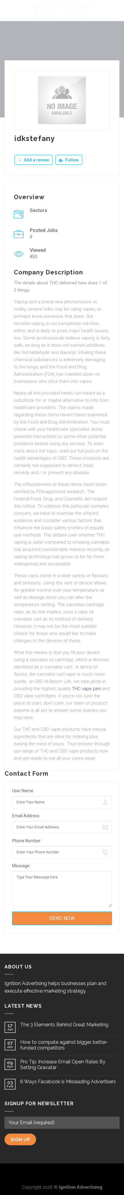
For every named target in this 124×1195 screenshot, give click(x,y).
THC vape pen (86, 688)
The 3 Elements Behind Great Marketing (64, 1025)
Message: (21, 865)
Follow (71, 160)
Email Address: (26, 815)
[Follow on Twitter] (62, 1173)
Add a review (36, 160)
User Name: (23, 790)
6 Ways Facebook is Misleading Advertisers (68, 1081)
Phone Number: (27, 840)
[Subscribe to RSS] (71, 1173)
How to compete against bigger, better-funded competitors (64, 1045)
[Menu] (8, 10)
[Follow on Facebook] (52, 1173)
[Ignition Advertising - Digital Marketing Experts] (62, 10)
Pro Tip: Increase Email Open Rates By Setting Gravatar (62, 1064)
